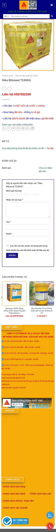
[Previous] (2, 302)
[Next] (54, 302)
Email (9, 234)
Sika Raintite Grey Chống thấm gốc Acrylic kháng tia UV (41, 310)
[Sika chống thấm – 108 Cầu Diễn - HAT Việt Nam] (28, 5)
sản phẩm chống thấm (26, 76)
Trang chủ (7, 76)
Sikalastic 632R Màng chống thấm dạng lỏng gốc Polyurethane (14, 311)
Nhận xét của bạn (14, 200)
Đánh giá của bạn (14, 191)
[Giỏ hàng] (52, 5)
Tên (8, 222)
